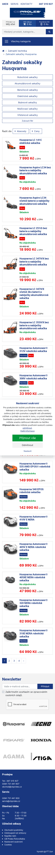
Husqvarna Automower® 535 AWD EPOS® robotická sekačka (34, 466)
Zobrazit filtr (27, 121)
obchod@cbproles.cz (12, 786)
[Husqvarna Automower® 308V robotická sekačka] (10, 380)
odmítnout (27, 428)
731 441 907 (13, 784)
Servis (14, 4)
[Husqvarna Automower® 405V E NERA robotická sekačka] (10, 549)
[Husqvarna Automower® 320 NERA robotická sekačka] (10, 605)
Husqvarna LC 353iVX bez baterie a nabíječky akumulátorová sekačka (34, 325)
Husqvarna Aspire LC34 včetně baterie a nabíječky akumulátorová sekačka (34, 200)
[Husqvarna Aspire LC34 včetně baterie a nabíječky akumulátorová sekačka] (10, 202)
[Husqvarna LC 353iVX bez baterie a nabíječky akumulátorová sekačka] (10, 327)
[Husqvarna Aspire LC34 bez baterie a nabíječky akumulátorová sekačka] (10, 172)
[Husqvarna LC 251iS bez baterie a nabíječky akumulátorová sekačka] (10, 233)
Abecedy (21, 131)
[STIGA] (41, 756)
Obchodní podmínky (13, 830)
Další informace (27, 431)
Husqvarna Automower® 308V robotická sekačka (33, 377)
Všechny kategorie (21, 41)
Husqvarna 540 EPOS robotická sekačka (31, 491)
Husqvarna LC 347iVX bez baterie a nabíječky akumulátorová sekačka (34, 261)
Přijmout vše (27, 438)
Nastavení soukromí (13, 841)
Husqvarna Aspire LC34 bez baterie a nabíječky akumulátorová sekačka (35, 170)
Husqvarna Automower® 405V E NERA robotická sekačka (33, 547)
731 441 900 (13, 798)
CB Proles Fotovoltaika (14, 839)
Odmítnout (27, 445)
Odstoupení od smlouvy (15, 833)
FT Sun (49, 851)
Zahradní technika (17, 50)
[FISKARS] (13, 740)
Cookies (8, 844)
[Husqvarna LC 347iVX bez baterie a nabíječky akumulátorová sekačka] (10, 263)
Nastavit (27, 451)
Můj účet (10, 23)
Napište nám (10, 836)
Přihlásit (45, 686)
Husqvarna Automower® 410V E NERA (33, 518)
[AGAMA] (13, 756)
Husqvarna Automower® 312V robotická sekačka (33, 349)
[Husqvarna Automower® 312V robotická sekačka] (10, 353)
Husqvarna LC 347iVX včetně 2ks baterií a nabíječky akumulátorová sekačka (33, 293)
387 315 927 (46, 4)
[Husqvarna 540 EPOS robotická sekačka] (10, 494)
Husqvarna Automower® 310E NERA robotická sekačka (33, 633)
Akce (5, 4)
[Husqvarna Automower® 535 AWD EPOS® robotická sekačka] (10, 468)
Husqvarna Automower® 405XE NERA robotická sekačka (33, 577)
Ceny (36, 131)
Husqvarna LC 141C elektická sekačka (30, 141)
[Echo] (41, 724)
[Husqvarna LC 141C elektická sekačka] (10, 145)
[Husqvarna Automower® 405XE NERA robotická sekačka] (10, 579)
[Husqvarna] (13, 724)
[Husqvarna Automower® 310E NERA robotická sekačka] (10, 635)
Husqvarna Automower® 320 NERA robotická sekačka (33, 603)
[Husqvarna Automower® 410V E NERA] (10, 521)
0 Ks (27, 23)
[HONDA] (41, 740)
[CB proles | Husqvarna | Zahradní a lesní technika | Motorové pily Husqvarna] (3, 50)
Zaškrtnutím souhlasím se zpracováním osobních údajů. (26, 693)
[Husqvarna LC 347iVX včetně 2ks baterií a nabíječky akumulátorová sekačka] (10, 294)
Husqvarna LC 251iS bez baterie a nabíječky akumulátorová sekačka (33, 231)
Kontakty (26, 4)
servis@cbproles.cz (11, 801)
